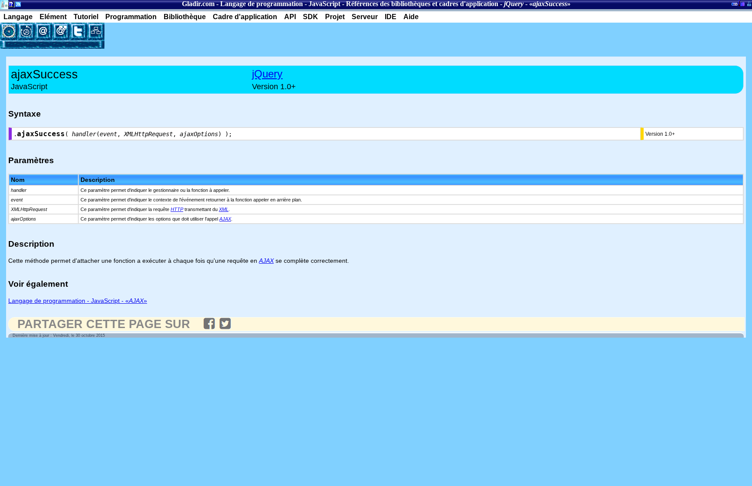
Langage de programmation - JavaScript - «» (77, 300)
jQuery (267, 74)
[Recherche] (26, 31)
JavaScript (324, 3)
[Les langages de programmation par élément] (8, 31)
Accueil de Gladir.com (4, 3)
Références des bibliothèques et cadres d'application (422, 3)
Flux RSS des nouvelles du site (16, 6)
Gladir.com (198, 3)
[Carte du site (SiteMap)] (95, 31)
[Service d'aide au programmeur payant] (61, 31)
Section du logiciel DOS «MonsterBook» (734, 5)
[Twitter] (78, 31)
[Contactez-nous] (43, 31)
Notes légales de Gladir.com (10, 6)
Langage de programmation (261, 3)
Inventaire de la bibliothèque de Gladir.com (741, 3)
